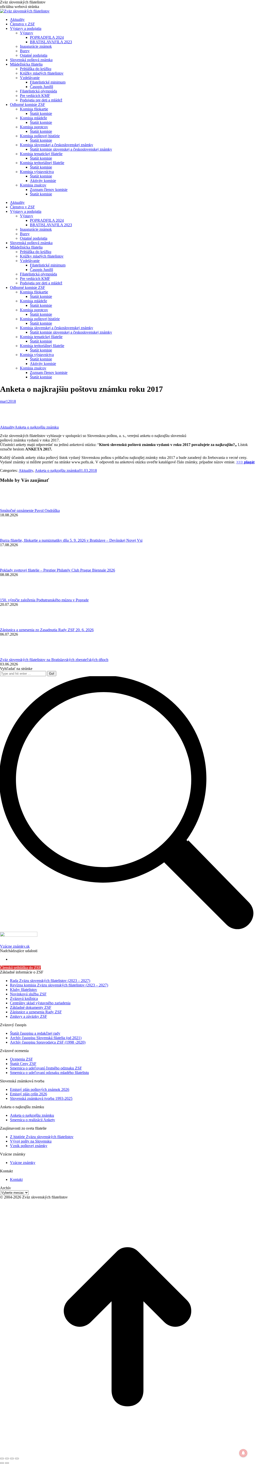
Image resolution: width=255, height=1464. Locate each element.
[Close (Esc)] (2, 1458)
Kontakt (16, 1179)
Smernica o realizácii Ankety (32, 1120)
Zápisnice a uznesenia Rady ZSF (36, 1012)
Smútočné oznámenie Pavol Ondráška (30, 510)
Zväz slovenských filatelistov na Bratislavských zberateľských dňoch (54, 660)
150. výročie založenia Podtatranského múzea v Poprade (44, 600)
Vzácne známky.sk (15, 946)
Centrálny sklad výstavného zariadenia (40, 1003)
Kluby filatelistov (23, 989)
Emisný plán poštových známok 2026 (39, 1089)
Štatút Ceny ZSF (23, 1064)
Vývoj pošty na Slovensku (31, 1141)
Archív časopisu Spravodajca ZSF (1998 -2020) (47, 1042)
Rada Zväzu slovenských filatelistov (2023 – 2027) (50, 980)
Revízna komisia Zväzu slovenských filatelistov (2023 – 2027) (59, 985)
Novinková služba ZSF (28, 994)
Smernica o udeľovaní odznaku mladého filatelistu (49, 1072)
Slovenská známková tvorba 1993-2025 (41, 1098)
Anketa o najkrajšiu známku (37, 427)
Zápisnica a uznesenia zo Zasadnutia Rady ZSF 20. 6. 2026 (47, 630)
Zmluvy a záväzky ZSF (28, 1016)
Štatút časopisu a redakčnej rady (35, 1033)
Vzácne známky (22, 1162)
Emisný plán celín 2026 (28, 1094)
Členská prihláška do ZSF (20, 968)
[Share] (7, 1458)
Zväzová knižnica (24, 998)
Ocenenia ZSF (21, 1059)
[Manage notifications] (243, 1453)
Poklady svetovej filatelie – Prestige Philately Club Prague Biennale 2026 (57, 570)
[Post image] (13, 506)
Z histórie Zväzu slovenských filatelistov (41, 1137)
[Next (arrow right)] (7, 1463)
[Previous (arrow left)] (2, 1463)
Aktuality (7, 427)
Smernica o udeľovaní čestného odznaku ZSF (46, 1068)
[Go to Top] (127, 1453)
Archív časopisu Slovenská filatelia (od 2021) (45, 1038)
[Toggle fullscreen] (12, 1458)
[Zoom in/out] (17, 1458)
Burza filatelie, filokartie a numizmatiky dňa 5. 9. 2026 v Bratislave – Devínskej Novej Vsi (71, 540)
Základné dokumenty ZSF (30, 1007)
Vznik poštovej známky (28, 1146)
